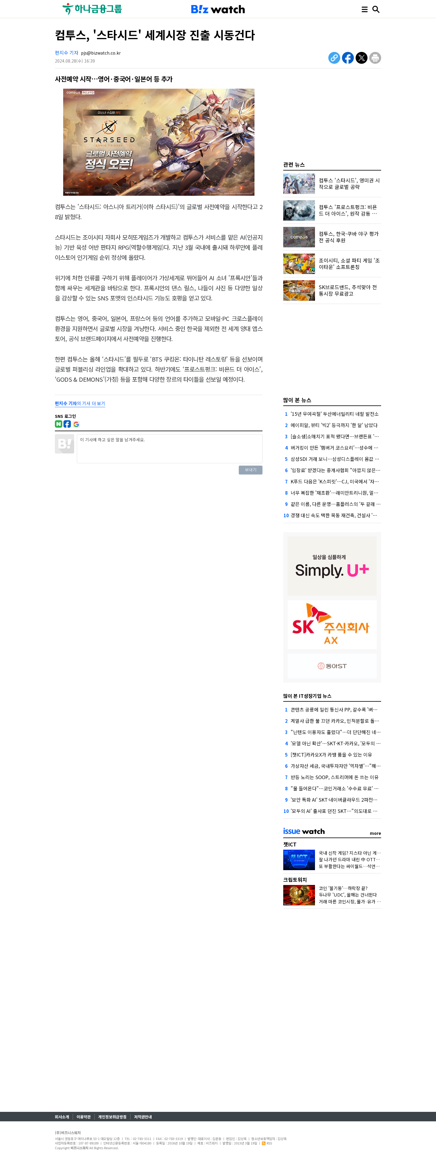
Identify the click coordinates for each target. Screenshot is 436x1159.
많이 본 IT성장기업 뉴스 (307, 695)
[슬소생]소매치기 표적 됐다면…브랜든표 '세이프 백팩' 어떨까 (352, 436)
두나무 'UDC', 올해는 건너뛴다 (348, 894)
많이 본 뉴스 (297, 400)
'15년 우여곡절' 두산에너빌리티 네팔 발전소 (335, 413)
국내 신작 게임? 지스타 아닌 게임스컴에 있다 (361, 853)
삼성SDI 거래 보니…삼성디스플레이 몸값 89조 (337, 458)
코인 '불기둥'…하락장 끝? (343, 888)
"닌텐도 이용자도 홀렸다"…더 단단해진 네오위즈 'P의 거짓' (350, 731)
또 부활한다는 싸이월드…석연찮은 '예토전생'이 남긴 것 (371, 866)
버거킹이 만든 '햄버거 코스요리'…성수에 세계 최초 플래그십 (351, 447)
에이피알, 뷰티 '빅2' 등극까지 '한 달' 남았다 (334, 425)
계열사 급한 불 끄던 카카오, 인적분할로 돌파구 (337, 720)
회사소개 (62, 1117)
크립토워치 (295, 879)
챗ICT (290, 844)
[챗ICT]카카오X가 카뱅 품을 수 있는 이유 (331, 754)
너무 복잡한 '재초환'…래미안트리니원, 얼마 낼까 (339, 492)
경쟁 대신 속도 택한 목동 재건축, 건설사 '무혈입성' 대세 (346, 515)
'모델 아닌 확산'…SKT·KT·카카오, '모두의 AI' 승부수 (343, 743)
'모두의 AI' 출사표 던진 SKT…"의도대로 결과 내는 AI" (345, 810)
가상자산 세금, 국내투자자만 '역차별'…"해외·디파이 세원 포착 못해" (360, 765)
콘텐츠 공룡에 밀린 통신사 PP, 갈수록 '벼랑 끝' (337, 709)
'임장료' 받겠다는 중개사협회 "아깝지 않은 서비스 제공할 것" (352, 470)
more (375, 833)
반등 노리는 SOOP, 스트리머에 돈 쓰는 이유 (335, 777)
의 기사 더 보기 (80, 403)
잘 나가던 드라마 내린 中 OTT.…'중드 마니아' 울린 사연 (372, 859)
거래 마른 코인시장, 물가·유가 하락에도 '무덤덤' (364, 901)
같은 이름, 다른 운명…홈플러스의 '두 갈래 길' (336, 503)
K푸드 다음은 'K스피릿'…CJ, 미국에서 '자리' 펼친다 (342, 481)
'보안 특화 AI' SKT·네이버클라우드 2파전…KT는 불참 (344, 799)
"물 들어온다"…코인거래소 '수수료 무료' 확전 (337, 788)
